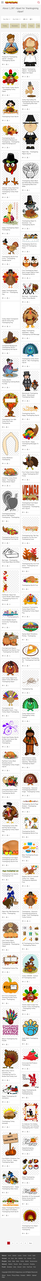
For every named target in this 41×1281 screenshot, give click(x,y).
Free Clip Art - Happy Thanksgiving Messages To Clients (30, 443)
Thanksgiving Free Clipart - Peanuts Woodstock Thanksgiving (30, 1227)
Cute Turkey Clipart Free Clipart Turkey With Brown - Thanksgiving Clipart (10, 679)
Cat (25, 1258)
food (31, 26)
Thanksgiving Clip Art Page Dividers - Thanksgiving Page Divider (30, 806)
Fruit (34, 1267)
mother (27, 1261)
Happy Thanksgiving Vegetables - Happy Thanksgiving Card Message (30, 332)
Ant (9, 1258)
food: (4, 1267)
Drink (24, 1267)
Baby (13, 1261)
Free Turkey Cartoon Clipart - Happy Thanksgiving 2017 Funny (30, 474)
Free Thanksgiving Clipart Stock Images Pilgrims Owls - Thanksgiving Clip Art (31, 272)
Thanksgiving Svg (27, 689)
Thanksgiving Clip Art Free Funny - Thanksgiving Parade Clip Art (10, 258)
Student (10, 1264)
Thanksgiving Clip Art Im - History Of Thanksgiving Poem (29, 245)
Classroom (26, 1264)
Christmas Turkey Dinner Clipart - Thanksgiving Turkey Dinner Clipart (9, 479)
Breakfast (9, 1267)
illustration (15, 26)
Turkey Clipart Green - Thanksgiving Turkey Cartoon (28, 715)
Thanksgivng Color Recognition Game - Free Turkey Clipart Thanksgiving (10, 710)
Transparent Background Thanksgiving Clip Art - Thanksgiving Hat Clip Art (9, 347)
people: (4, 1261)
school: (4, 1264)
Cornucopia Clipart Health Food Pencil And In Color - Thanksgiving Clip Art (10, 791)
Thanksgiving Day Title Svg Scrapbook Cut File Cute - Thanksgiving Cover (30, 537)
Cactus (25, 1255)
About (3, 1275)
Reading (32, 1264)
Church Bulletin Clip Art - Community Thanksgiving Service (9, 621)
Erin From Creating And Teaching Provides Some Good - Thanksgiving (9, 997)
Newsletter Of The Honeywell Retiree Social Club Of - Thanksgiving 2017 (31, 1198)
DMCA (29, 1275)
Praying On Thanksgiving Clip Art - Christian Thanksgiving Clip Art (9, 58)
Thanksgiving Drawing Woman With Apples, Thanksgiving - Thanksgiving (10, 515)
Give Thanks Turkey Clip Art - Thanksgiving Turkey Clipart (10, 89)
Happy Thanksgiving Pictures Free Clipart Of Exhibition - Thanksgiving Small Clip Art (11, 1209)
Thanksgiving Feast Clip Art (10, 116)
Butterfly (20, 1258)
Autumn (14, 1255)
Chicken (29, 1258)
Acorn (9, 1255)
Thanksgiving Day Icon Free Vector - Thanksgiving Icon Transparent (30, 565)
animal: (4, 1258)
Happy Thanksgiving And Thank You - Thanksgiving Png (10, 292)
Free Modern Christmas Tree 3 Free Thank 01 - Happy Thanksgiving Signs (11, 1160)
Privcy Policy (15, 1275)
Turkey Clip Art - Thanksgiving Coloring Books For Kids (11, 381)
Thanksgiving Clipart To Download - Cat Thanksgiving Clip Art (29, 222)
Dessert (19, 1267)
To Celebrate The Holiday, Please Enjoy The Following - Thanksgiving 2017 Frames (31, 1125)
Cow (34, 1258)
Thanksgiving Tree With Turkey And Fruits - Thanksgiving (9, 421)
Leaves (20, 1255)
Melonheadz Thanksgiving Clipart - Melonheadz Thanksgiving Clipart (30, 395)
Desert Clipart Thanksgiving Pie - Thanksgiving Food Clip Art (30, 660)
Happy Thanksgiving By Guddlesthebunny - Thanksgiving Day (29, 1091)
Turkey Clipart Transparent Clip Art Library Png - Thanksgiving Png (10, 320)
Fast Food (29, 1267)
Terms (9, 1275)
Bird (16, 1258)
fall (24, 26)
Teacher (16, 1264)
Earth (34, 1255)
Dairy (14, 1267)
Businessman (33, 1261)
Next (30, 1243)
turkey (5, 26)
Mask (9, 1261)
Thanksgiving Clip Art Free (30, 585)
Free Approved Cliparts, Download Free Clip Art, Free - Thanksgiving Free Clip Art (11, 650)
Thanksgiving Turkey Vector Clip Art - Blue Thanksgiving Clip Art (30, 360)
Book (20, 1264)
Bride (17, 1261)
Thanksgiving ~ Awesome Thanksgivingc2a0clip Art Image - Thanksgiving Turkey (31, 789)
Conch (29, 1255)
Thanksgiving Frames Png (10, 968)
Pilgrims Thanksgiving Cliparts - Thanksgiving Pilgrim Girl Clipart (29, 71)
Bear (12, 1258)
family (22, 1261)
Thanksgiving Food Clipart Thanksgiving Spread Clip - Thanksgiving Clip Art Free (10, 859)
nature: (4, 1255)
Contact (22, 1275)
